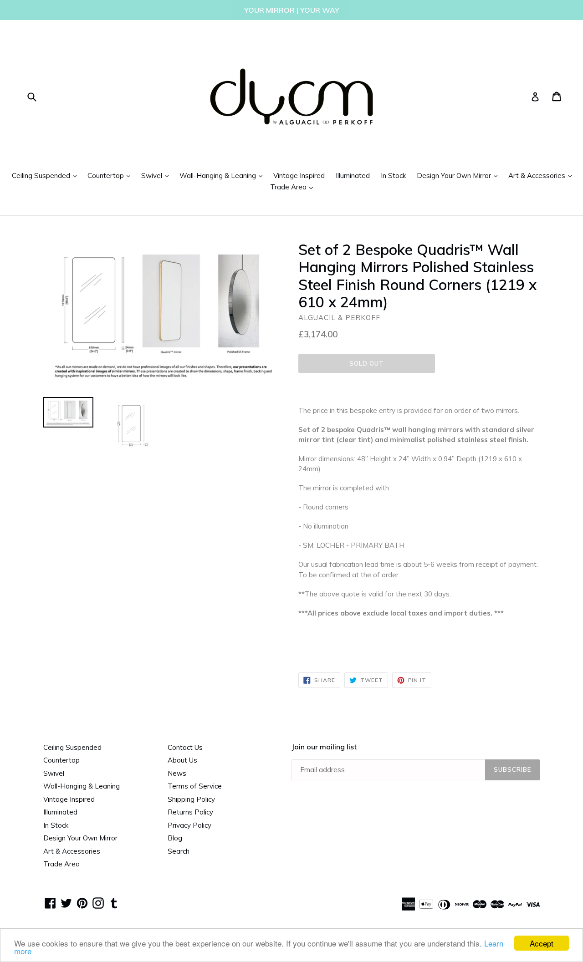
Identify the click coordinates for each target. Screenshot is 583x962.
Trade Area (293, 186)
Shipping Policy (191, 799)
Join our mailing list (324, 747)
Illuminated (353, 175)
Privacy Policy (189, 825)
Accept (541, 943)
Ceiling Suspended (46, 175)
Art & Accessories (542, 175)
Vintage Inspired (299, 175)
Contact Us (185, 747)
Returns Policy (190, 812)
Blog (175, 838)
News (177, 773)
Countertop (111, 175)
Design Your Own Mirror (459, 175)
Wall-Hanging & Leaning (223, 175)
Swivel (157, 175)
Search (178, 851)
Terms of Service (195, 786)
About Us (182, 760)
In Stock (393, 175)
